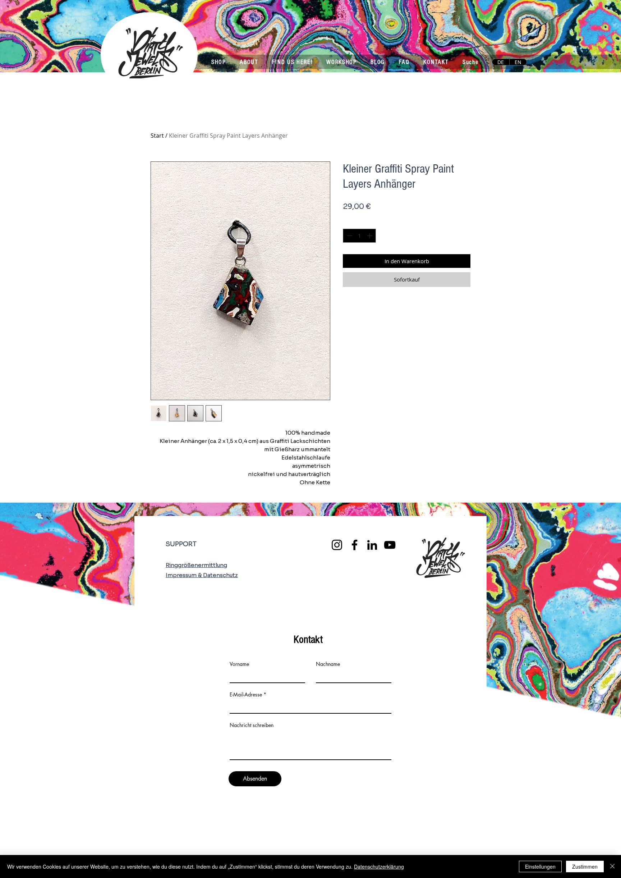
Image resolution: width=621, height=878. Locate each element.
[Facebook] (355, 545)
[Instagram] (337, 545)
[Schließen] (612, 866)
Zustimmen (585, 866)
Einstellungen (540, 866)
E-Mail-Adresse (246, 694)
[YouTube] (390, 545)
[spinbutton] (359, 235)
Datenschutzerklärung (379, 866)
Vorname (239, 664)
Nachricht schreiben (251, 725)
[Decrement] (349, 235)
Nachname (328, 664)
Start (157, 136)
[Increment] (370, 235)
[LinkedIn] (372, 545)
